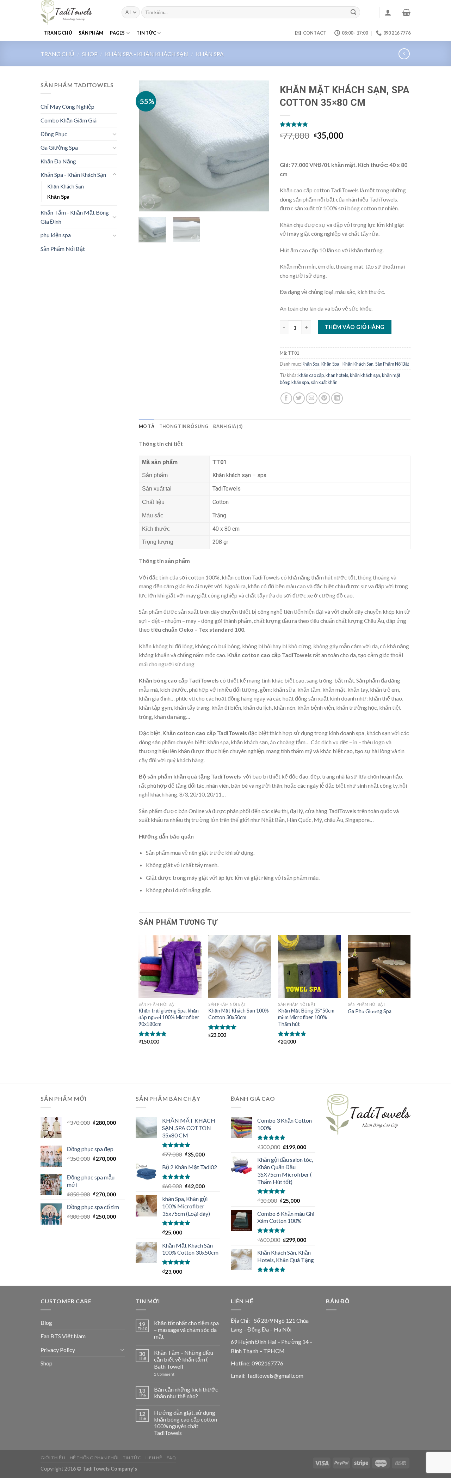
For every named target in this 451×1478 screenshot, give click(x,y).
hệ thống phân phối (94, 1457)
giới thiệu (53, 1457)
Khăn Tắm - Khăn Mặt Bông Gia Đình (75, 217)
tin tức (146, 33)
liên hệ (154, 1457)
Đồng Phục (54, 134)
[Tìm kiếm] (354, 12)
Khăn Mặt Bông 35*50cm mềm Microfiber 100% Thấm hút (306, 1017)
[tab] (146, 426)
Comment (164, 1374)
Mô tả (146, 426)
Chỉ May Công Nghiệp (67, 106)
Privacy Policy (58, 1349)
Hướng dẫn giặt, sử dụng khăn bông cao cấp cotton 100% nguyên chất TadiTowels (185, 1422)
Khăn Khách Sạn (65, 187)
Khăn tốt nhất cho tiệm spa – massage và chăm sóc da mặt (186, 1330)
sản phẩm (91, 33)
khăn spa (300, 382)
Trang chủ (57, 53)
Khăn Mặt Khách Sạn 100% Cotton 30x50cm (238, 1014)
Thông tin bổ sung (183, 426)
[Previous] (150, 146)
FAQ (171, 1457)
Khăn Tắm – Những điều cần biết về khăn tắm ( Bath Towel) (183, 1359)
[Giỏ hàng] (406, 12)
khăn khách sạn (365, 375)
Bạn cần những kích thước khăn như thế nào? (186, 1392)
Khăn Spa (210, 53)
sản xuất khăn (324, 382)
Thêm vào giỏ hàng (355, 327)
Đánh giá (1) (227, 426)
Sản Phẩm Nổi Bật (63, 248)
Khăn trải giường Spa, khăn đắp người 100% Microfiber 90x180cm (168, 1017)
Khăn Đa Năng (58, 161)
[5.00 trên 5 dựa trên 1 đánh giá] (345, 124)
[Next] (258, 146)
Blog (46, 1322)
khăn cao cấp (311, 375)
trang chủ (58, 33)
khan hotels (337, 375)
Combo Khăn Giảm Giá (69, 120)
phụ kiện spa (56, 235)
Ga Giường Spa (59, 147)
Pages (117, 33)
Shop (90, 53)
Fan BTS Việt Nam (63, 1336)
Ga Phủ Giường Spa (369, 1011)
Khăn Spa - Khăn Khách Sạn (146, 53)
